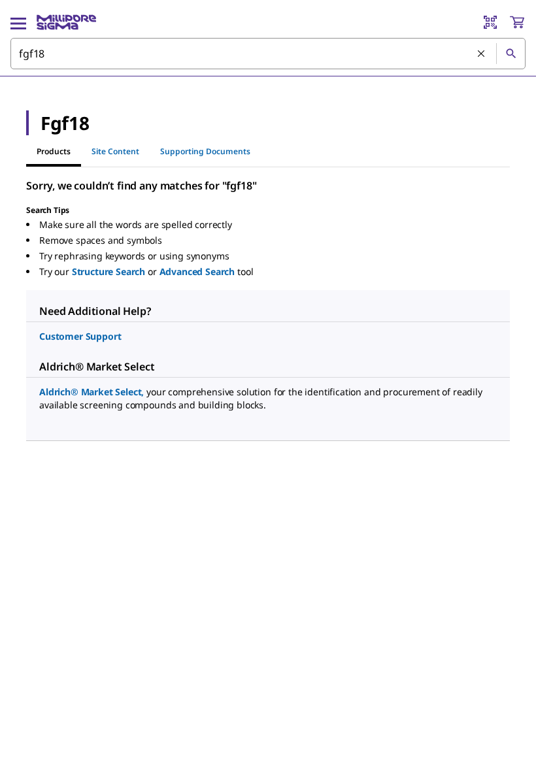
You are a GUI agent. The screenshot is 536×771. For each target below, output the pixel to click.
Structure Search (108, 271)
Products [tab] (54, 151)
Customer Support (80, 336)
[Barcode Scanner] (490, 22)
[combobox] (268, 53)
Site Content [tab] (115, 151)
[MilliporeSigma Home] (66, 22)
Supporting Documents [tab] (205, 151)
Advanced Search (197, 271)
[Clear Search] (482, 54)
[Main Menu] (18, 22)
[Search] (510, 53)
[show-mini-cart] (517, 22)
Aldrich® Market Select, (91, 392)
